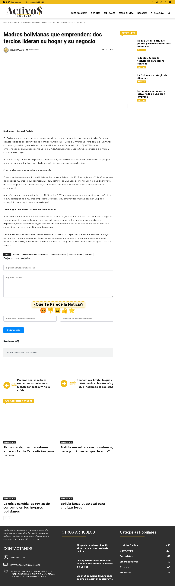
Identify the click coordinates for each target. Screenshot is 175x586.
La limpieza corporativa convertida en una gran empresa (151, 94)
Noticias (95, 13)
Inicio (5, 22)
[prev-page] (5, 518)
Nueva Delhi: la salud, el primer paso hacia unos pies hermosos (154, 43)
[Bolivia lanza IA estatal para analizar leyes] (86, 481)
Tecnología (157, 13)
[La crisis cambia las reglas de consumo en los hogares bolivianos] (29, 481)
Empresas (141, 50)
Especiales (109, 13)
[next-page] (9, 518)
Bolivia (16, 254)
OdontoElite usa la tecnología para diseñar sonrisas (151, 61)
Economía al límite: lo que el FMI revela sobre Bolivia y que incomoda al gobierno (95, 383)
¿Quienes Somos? (78, 13)
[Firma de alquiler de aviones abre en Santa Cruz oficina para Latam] (29, 424)
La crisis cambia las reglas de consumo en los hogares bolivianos (26, 507)
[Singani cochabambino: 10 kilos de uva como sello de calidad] (68, 548)
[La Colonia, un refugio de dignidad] (127, 78)
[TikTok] (161, 2)
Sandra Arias (18, 50)
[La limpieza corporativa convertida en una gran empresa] (127, 94)
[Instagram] (156, 2)
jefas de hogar (75, 254)
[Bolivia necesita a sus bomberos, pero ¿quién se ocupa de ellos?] (86, 424)
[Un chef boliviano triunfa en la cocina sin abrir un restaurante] (68, 578)
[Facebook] (152, 2)
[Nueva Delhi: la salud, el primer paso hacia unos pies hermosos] (127, 44)
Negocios (142, 13)
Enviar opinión (13, 330)
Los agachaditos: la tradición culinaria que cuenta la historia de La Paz (95, 563)
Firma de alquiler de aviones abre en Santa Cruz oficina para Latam (28, 451)
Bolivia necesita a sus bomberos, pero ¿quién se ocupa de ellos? (86, 449)
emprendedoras (58, 254)
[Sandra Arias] (6, 50)
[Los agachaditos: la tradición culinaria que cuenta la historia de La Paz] (68, 563)
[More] (104, 58)
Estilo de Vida (126, 13)
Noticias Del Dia (16, 22)
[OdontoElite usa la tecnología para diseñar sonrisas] (127, 61)
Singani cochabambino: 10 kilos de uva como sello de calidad (92, 548)
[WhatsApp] (166, 2)
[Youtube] (170, 2)
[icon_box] (14, 557)
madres (88, 254)
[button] (169, 13)
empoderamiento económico (35, 254)
